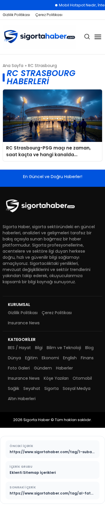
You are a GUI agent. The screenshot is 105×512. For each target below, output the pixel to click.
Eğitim (31, 358)
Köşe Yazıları (56, 378)
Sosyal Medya (76, 388)
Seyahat (31, 388)
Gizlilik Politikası (16, 14)
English (70, 358)
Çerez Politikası (48, 14)
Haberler (64, 368)
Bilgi (39, 348)
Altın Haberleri (22, 399)
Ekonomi (50, 358)
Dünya (14, 358)
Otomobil (82, 378)
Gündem (43, 368)
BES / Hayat (19, 348)
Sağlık (13, 388)
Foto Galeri (19, 368)
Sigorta (51, 388)
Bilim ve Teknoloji (64, 348)
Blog (89, 348)
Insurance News (24, 323)
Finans (87, 358)
